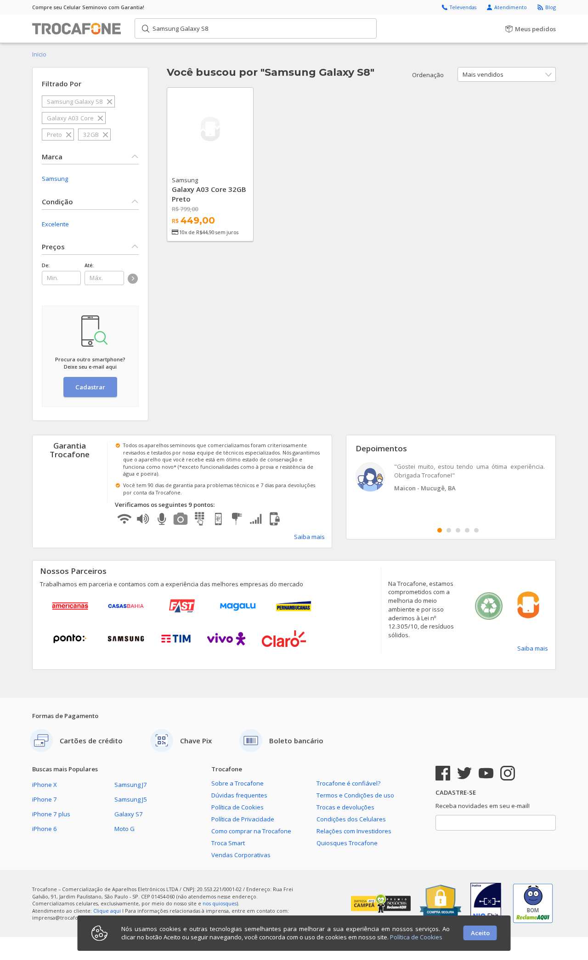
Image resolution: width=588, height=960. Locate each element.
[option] (451, 478)
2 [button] (449, 530)
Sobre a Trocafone (237, 783)
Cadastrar (90, 387)
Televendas (464, 7)
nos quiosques (220, 903)
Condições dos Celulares (351, 819)
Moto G (124, 829)
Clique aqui (107, 910)
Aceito (480, 933)
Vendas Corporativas (241, 855)
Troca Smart (228, 843)
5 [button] (476, 530)
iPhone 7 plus (51, 814)
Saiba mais (309, 537)
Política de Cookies (237, 807)
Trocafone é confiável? (348, 783)
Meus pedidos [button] (535, 29)
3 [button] (458, 530)
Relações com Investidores (354, 831)
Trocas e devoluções (345, 807)
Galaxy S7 (128, 814)
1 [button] (439, 530)
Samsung (55, 178)
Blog (550, 7)
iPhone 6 (44, 829)
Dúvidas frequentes (239, 795)
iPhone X (44, 784)
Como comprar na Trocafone (251, 831)
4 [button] (467, 530)
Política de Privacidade (242, 819)
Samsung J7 (130, 784)
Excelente (55, 224)
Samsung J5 (130, 799)
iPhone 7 (44, 799)
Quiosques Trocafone (347, 843)
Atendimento (511, 7)
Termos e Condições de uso (355, 795)
